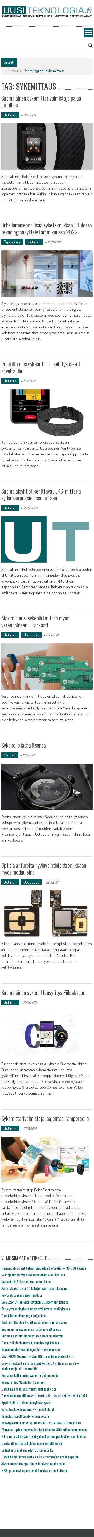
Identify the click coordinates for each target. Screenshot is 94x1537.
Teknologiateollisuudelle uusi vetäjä (25, 1416)
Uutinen (10, 115)
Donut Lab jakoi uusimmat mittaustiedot (28, 1389)
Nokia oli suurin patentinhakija (21, 1295)
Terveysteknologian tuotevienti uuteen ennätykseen (35, 1308)
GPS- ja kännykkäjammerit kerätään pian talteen (34, 1470)
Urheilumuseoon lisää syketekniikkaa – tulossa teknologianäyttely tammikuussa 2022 (46, 228)
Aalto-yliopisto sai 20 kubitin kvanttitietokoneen (34, 1288)
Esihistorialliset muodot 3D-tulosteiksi (27, 1450)
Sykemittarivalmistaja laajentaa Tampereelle (45, 1118)
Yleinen (10, 755)
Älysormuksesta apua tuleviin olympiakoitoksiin (33, 1463)
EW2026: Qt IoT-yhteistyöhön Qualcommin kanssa (34, 1302)
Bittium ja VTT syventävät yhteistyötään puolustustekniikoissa (43, 1436)
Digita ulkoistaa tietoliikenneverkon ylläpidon (31, 1443)
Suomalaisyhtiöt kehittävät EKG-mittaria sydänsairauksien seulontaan (41, 494)
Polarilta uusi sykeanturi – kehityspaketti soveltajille (41, 367)
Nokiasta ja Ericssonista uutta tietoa (26, 1281)
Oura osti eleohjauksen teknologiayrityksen (30, 1342)
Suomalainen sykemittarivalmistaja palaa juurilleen (41, 101)
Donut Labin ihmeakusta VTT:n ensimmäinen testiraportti (40, 1456)
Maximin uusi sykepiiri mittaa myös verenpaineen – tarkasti (35, 621)
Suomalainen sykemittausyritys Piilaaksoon (43, 992)
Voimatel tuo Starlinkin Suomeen (23, 1382)
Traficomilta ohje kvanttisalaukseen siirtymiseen (34, 1322)
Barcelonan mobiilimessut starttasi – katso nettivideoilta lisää (44, 1395)
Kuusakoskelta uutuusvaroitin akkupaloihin (29, 1375)
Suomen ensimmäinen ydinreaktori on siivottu (32, 1336)
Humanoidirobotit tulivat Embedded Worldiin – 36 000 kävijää (43, 1268)
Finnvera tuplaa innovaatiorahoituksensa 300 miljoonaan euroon (44, 1429)
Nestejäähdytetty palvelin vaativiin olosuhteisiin (33, 1274)
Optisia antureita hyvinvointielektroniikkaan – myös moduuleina (45, 868)
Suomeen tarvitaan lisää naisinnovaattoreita (31, 1329)
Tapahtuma (12, 241)
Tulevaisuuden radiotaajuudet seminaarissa (30, 1349)
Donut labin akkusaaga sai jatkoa (23, 1315)
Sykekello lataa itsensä (23, 745)
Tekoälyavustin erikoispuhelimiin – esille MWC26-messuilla (41, 1422)
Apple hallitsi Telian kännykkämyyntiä (26, 1402)
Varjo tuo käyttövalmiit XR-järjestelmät (27, 1409)
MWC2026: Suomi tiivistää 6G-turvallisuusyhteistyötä (37, 1356)
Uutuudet (31, 634)
